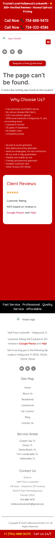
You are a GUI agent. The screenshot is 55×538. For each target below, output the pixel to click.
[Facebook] (4, 51)
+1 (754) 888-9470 (17, 534)
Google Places (15, 212)
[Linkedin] (12, 51)
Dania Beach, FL (27, 449)
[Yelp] (20, 51)
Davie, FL (27, 445)
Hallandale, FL (27, 458)
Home (27, 387)
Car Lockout (27, 411)
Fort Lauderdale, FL (27, 454)
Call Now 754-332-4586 (26, 27)
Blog (27, 417)
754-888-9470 (27, 499)
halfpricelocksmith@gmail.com (27, 504)
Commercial (27, 405)
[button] (48, 41)
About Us (28, 393)
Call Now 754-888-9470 (26, 20)
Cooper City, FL (27, 440)
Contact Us (28, 423)
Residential (28, 399)
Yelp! (33, 212)
